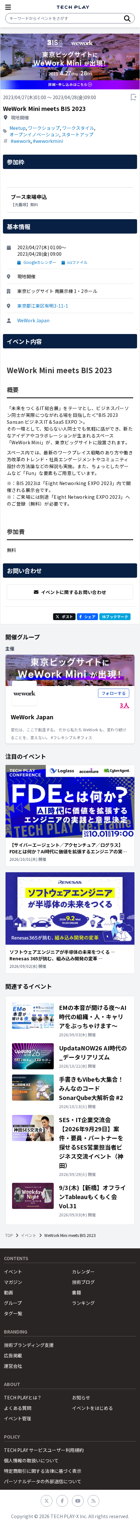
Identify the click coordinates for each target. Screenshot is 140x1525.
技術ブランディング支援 (29, 1345)
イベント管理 (17, 1418)
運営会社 (13, 1366)
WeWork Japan (33, 320)
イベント (28, 1235)
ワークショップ (44, 128)
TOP (9, 1235)
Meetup (17, 128)
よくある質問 (17, 1408)
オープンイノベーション (34, 134)
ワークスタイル (78, 128)
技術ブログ (83, 1282)
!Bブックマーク (115, 616)
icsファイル (77, 262)
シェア (89, 616)
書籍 (76, 1292)
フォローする (114, 693)
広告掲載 (13, 1355)
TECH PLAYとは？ (23, 1397)
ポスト (67, 616)
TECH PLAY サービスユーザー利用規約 (44, 1450)
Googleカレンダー (39, 262)
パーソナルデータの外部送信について (42, 1481)
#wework (21, 141)
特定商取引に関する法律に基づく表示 (42, 1471)
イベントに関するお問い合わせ (73, 592)
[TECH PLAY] (73, 7)
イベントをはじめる (92, 1408)
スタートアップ (77, 134)
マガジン (13, 1282)
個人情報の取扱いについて (31, 1460)
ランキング (83, 1303)
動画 (8, 1292)
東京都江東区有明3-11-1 (42, 305)
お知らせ (81, 1397)
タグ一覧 (13, 1313)
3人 (124, 705)
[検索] (127, 18)
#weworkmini (48, 141)
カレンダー (83, 1271)
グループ (13, 1303)
